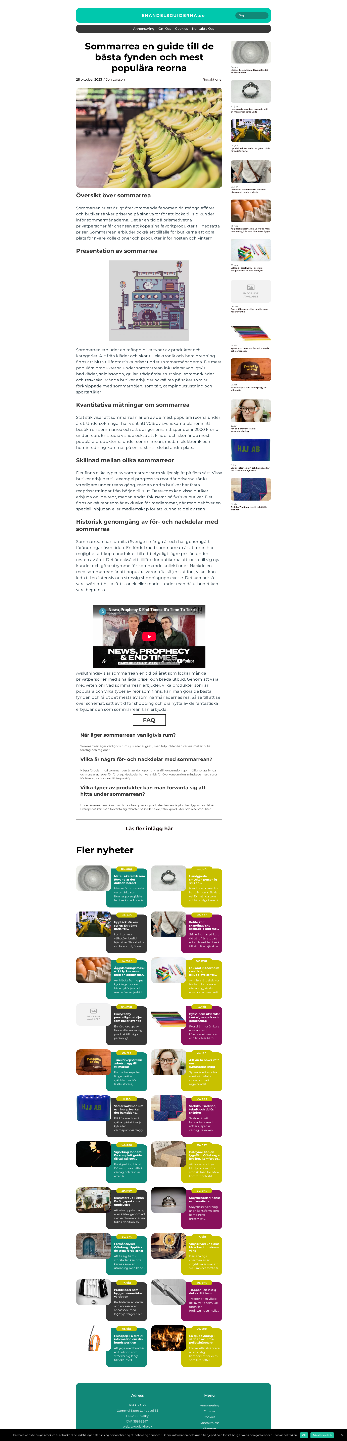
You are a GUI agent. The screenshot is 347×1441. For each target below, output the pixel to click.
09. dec (202, 1099)
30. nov (202, 1145)
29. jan (201, 1053)
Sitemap (209, 1429)
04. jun (127, 915)
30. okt (202, 1190)
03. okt (202, 1282)
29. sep (202, 1328)
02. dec (126, 1145)
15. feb (201, 1007)
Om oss (164, 29)
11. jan (127, 1099)
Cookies (181, 29)
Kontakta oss (203, 29)
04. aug (126, 869)
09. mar (201, 961)
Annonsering (143, 29)
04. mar (126, 1007)
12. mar (127, 961)
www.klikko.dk (141, 1426)
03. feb (127, 1053)
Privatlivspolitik (322, 1435)
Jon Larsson (115, 79)
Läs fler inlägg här (149, 828)
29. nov (126, 1190)
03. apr (202, 915)
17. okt (201, 1236)
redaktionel (212, 79)
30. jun (202, 869)
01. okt (126, 1328)
